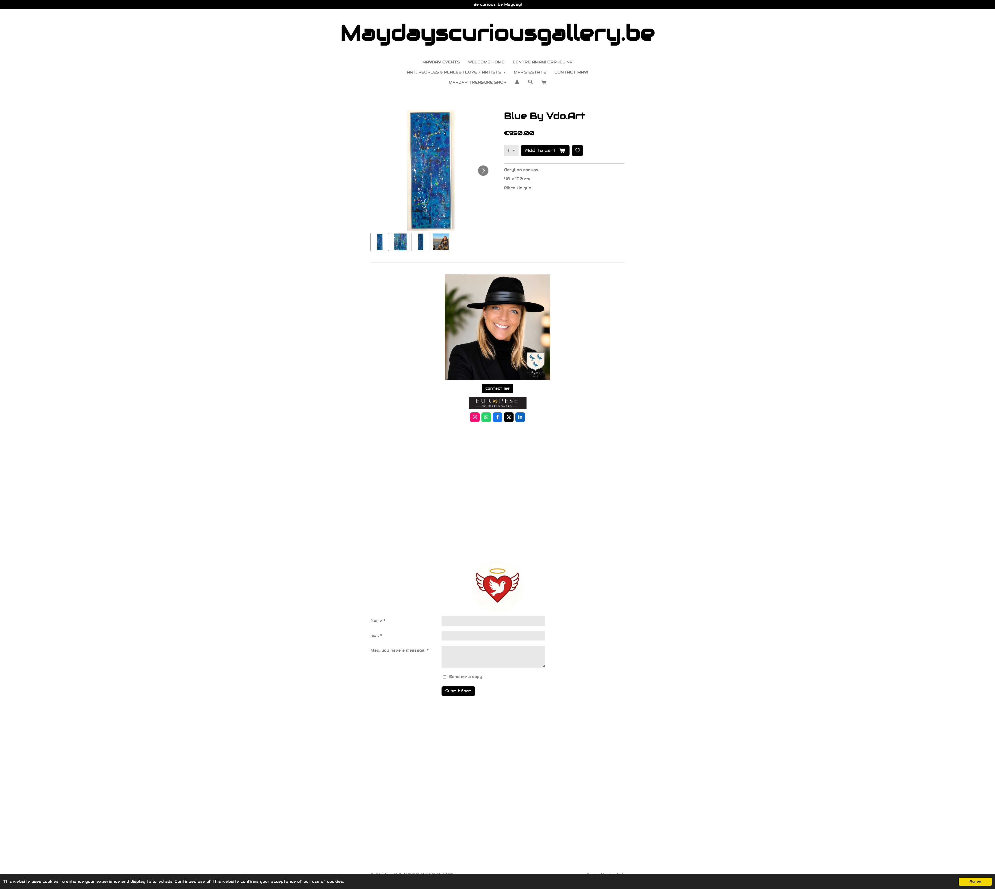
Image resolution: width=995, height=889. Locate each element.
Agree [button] (975, 881)
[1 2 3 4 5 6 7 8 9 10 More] (511, 150)
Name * (378, 620)
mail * (376, 635)
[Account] (517, 82)
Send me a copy (465, 676)
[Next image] (483, 170)
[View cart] (543, 82)
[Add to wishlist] (577, 150)
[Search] (530, 82)
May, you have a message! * (400, 650)
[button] (380, 242)
